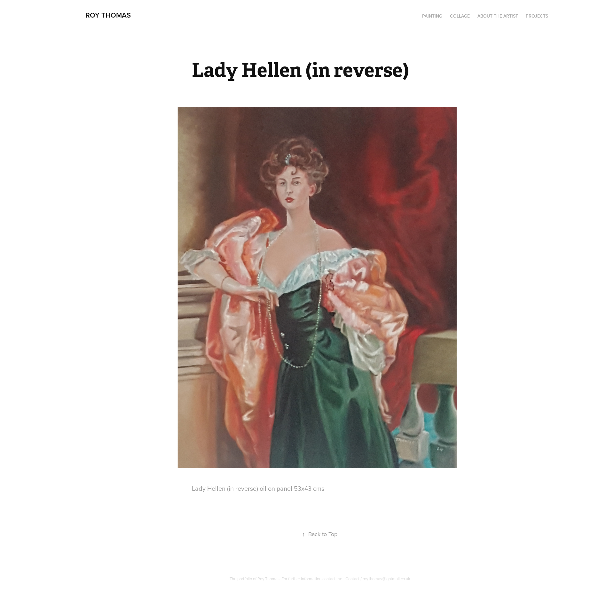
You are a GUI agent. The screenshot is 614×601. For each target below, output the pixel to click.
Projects (537, 16)
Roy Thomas (108, 15)
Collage (460, 16)
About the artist (497, 16)
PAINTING (432, 16)
